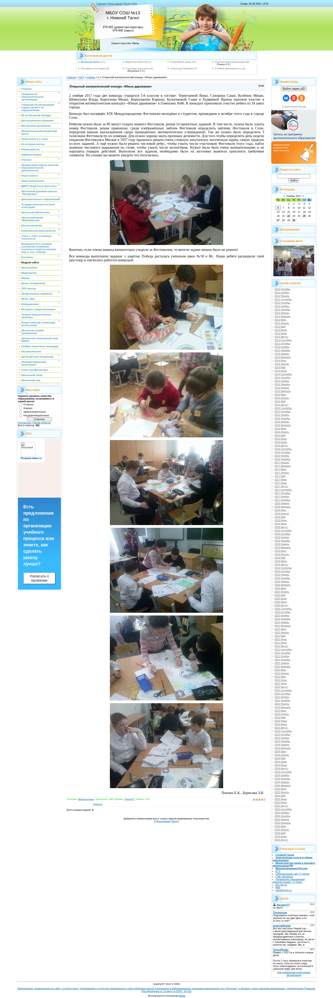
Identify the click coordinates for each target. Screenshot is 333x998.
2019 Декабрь (282, 578)
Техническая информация (230, 62)
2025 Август (281, 805)
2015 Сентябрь (283, 408)
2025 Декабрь (282, 816)
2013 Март (281, 319)
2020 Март (281, 588)
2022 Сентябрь (283, 690)
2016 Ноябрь (282, 455)
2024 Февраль (283, 748)
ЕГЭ (277, 871)
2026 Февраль (283, 822)
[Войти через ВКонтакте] (286, 98)
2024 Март (281, 751)
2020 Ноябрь (282, 615)
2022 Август (281, 687)
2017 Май (280, 476)
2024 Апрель (282, 754)
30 (293, 220)
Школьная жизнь (90, 62)
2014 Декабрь (282, 384)
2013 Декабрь (282, 350)
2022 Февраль (283, 666)
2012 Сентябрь (283, 299)
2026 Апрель (282, 829)
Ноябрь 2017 (293, 196)
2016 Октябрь (282, 452)
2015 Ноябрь (282, 415)
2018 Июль (281, 523)
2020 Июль (281, 602)
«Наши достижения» (182, 68)
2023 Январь (282, 703)
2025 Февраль (283, 785)
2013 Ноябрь (282, 347)
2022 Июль (281, 683)
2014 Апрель (282, 364)
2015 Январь (282, 387)
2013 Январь (282, 313)
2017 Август (281, 486)
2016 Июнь (281, 438)
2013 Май (280, 326)
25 (304, 216)
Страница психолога (137, 68)
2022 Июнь (281, 680)
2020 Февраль (283, 585)
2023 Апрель (282, 714)
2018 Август (281, 527)
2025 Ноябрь (282, 812)
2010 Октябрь (282, 289)
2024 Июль (281, 765)
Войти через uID (294, 88)
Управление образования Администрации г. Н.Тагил (288, 880)
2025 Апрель (282, 792)
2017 (81, 77)
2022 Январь (282, 663)
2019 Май (280, 557)
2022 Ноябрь (282, 697)
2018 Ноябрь (282, 537)
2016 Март (281, 428)
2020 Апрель (282, 591)
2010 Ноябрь (282, 292)
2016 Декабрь (282, 459)
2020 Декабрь (282, 619)
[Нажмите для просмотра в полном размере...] (166, 244)
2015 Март (281, 394)
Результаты (24, 422)
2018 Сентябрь (283, 530)
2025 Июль (281, 802)
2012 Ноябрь (282, 306)
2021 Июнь (281, 639)
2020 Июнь (281, 598)
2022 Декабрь (282, 700)
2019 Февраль (283, 547)
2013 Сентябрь (283, 340)
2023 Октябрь (282, 734)
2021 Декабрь (282, 659)
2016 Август (281, 445)
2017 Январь (282, 462)
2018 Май (280, 517)
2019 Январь (282, 544)
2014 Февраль (283, 357)
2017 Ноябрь (282, 496)
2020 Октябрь (282, 612)
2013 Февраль (283, 316)
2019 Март (281, 551)
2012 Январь (282, 296)
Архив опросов (42, 422)
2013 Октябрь (282, 343)
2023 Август (281, 727)
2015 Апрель (282, 398)
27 (278, 220)
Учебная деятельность (228, 68)
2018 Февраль (283, 506)
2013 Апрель (282, 323)
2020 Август (281, 605)
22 (288, 216)
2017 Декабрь (282, 500)
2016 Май (280, 435)
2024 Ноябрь (282, 775)
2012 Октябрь (282, 302)
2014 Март (281, 360)
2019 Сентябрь (283, 568)
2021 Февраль (283, 625)
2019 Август (281, 564)
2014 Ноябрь (282, 381)
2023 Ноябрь (282, 737)
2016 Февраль (283, 425)
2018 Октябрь (282, 534)
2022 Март (281, 670)
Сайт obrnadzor (284, 876)
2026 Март (281, 826)
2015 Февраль (283, 391)
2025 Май (280, 795)
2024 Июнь (281, 761)
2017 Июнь (281, 479)
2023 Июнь (281, 720)
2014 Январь (282, 353)
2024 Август (281, 768)
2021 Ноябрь (282, 656)
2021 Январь (282, 622)
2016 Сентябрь (283, 449)
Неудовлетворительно (36, 415)
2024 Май (280, 758)
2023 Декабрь (282, 741)
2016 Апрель (282, 432)
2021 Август (281, 646)
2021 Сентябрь (283, 649)
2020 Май (280, 595)
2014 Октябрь (282, 377)
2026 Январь (282, 819)
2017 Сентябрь (283, 489)
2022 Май (280, 676)
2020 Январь (282, 581)
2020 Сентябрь (283, 608)
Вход (127, 3)
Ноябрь (91, 77)
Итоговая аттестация (93, 68)
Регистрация (115, 3)
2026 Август (281, 839)
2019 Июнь (281, 561)
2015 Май (280, 401)
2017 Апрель (282, 472)
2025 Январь (282, 782)
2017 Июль (281, 483)
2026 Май (280, 833)
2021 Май (280, 636)
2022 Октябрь (282, 693)
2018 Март (281, 510)
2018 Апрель (282, 513)
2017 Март (281, 469)
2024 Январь (282, 744)
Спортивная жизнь (180, 62)
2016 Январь (282, 421)
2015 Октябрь (282, 411)
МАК (277, 887)
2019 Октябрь (282, 571)
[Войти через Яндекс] (293, 98)
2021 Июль (281, 642)
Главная (101, 3)
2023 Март (281, 710)
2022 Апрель (282, 673)
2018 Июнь (281, 520)
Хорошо (27, 408)
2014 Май (280, 367)
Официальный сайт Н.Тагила (292, 873)
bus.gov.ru (281, 884)
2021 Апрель (282, 632)
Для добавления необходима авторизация (293, 973)
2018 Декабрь (282, 540)
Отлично (28, 404)
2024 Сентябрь (283, 771)
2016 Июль (281, 442)
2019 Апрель (282, 554)
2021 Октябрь (282, 653)
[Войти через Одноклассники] (301, 98)
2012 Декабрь (282, 309)
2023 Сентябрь (283, 731)
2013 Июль (281, 333)
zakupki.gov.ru (283, 890)
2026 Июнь (281, 836)
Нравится (97, 804)
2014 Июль (281, 370)
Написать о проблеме (39, 578)
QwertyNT (129, 799)
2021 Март (281, 629)
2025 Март (281, 788)
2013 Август (281, 336)
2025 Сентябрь (283, 809)
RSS (134, 3)
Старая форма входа (294, 106)
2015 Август (281, 404)
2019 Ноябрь (282, 574)
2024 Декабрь (282, 778)
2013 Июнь (281, 330)
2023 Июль (281, 724)
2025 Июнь (281, 799)
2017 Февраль (283, 466)
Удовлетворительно (34, 411)
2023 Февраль (283, 707)
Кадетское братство (136, 62)
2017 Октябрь (282, 493)
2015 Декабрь (282, 418)
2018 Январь (282, 503)
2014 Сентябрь (283, 374)
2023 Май (280, 717)
